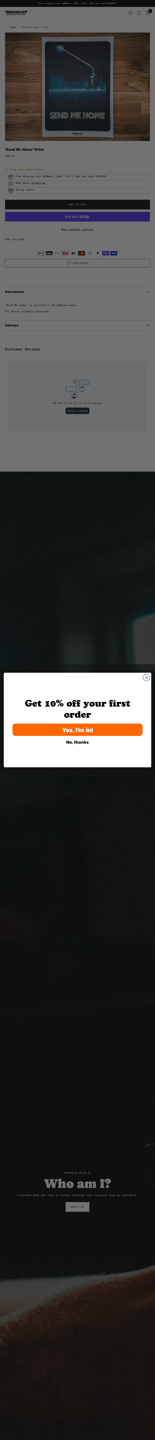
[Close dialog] (146, 677)
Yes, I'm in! (77, 730)
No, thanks (77, 742)
